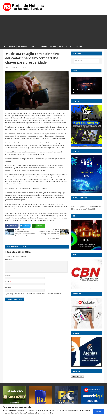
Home (3, 47)
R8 (18, 67)
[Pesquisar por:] (86, 61)
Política (53, 47)
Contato (79, 47)
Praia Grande (22, 47)
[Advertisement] (53, 29)
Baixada (33, 47)
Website (8, 288)
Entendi (98, 412)
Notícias (12, 47)
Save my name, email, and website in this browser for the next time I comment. (34, 294)
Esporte (44, 47)
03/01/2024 (11, 67)
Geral (61, 47)
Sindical (69, 47)
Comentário (9, 260)
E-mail (7, 281)
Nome (7, 275)
